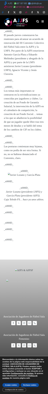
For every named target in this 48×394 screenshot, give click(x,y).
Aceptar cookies (11, 385)
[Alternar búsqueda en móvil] (37, 21)
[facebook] (13, 323)
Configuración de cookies (14, 390)
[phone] (35, 323)
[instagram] (24, 323)
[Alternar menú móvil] (42, 21)
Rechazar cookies (29, 385)
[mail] (29, 323)
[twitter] (19, 323)
